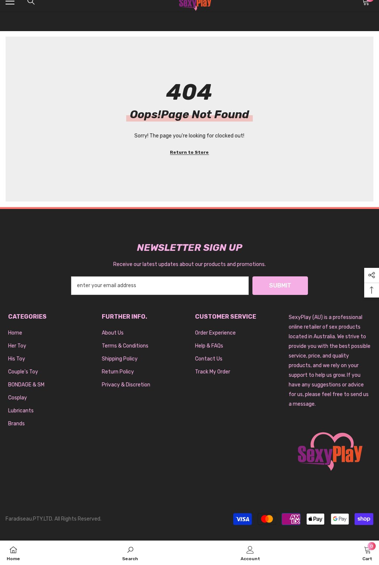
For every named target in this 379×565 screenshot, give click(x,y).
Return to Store (189, 152)
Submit (280, 285)
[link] (130, 553)
